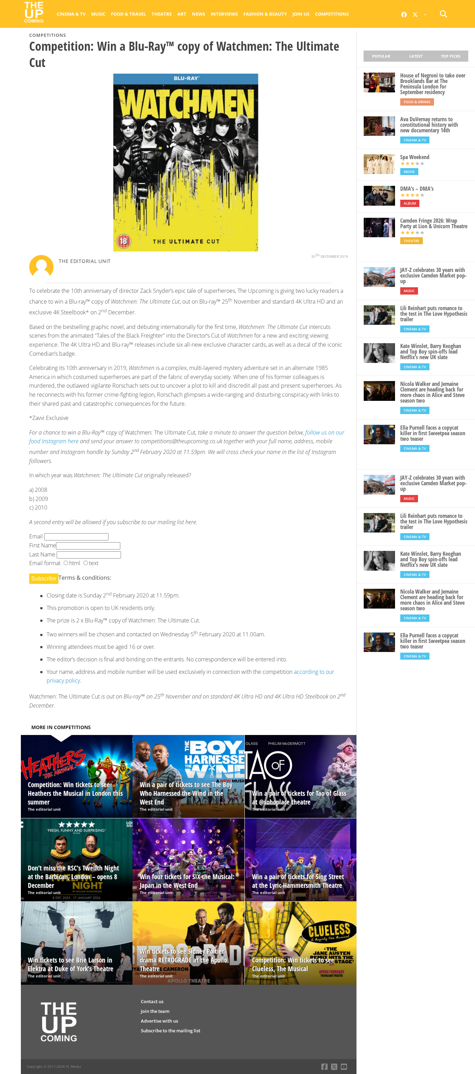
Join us (300, 14)
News (198, 14)
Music (98, 14)
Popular (381, 56)
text (93, 563)
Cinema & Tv (71, 14)
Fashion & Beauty (265, 14)
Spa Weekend (414, 157)
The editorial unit (85, 261)
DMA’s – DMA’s (417, 188)
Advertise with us (159, 1021)
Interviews (224, 14)
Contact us (152, 1001)
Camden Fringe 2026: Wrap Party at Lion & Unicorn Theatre (433, 223)
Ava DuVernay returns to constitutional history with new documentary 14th (429, 124)
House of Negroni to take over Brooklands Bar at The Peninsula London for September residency (432, 84)
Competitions (332, 14)
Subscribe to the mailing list (170, 1030)
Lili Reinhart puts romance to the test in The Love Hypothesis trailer (433, 313)
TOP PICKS (450, 56)
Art (181, 14)
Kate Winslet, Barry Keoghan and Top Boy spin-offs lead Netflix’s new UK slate (430, 351)
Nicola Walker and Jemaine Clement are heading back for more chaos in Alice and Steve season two (432, 392)
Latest (415, 56)
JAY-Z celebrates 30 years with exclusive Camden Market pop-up (433, 275)
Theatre (162, 14)
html (74, 563)
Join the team (155, 1011)
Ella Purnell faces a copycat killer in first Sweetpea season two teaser (432, 433)
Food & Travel (128, 14)
